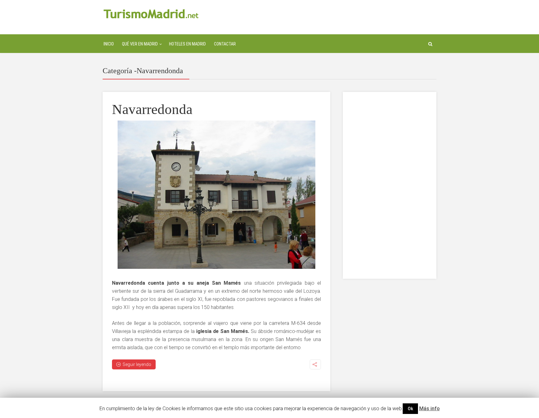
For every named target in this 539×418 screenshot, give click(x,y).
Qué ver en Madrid (140, 43)
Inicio (109, 43)
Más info (429, 408)
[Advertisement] (389, 185)
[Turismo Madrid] (151, 13)
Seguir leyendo (137, 364)
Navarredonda (152, 109)
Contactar (225, 43)
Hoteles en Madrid (187, 43)
